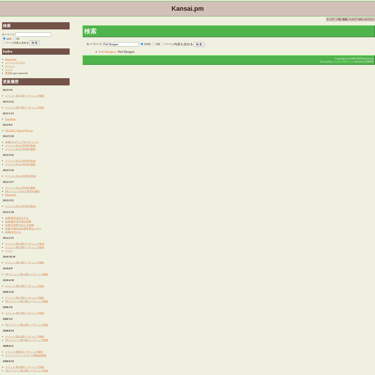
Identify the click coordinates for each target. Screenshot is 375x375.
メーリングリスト (15, 62)
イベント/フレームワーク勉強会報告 (25, 355)
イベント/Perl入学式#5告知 (20, 145)
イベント (10, 66)
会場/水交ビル (13, 232)
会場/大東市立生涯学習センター (23, 228)
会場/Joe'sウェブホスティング (22, 142)
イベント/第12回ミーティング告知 (24, 286)
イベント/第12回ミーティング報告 (24, 262)
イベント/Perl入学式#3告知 (20, 176)
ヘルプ (353, 19)
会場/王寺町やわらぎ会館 (19, 225)
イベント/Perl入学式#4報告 (20, 149)
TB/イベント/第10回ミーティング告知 (26, 370)
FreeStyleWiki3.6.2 (343, 61)
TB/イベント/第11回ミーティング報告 (26, 301)
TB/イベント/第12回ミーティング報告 (26, 274)
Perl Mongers (107, 51)
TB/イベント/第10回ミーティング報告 (26, 340)
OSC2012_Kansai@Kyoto (19, 130)
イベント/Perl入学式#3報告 (20, 164)
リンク (9, 69)
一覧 (338, 19)
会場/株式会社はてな (17, 217)
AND (147, 44)
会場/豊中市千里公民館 (18, 221)
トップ (330, 19)
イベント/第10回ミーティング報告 (24, 336)
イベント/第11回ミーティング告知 (24, 313)
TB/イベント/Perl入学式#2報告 (22, 191)
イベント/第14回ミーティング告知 (24, 243)
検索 (344, 19)
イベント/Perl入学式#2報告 (20, 187)
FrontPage (10, 119)
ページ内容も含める (179, 44)
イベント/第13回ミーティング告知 (24, 247)
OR (158, 44)
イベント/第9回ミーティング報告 (24, 351)
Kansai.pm (10, 59)
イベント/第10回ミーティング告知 (24, 367)
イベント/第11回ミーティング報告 (24, 297)
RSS (360, 19)
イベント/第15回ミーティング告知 (24, 107)
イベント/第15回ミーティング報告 (24, 95)
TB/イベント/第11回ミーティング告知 (26, 324)
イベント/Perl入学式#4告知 (20, 160)
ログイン (369, 19)
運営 (7, 73)
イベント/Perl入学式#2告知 (20, 206)
